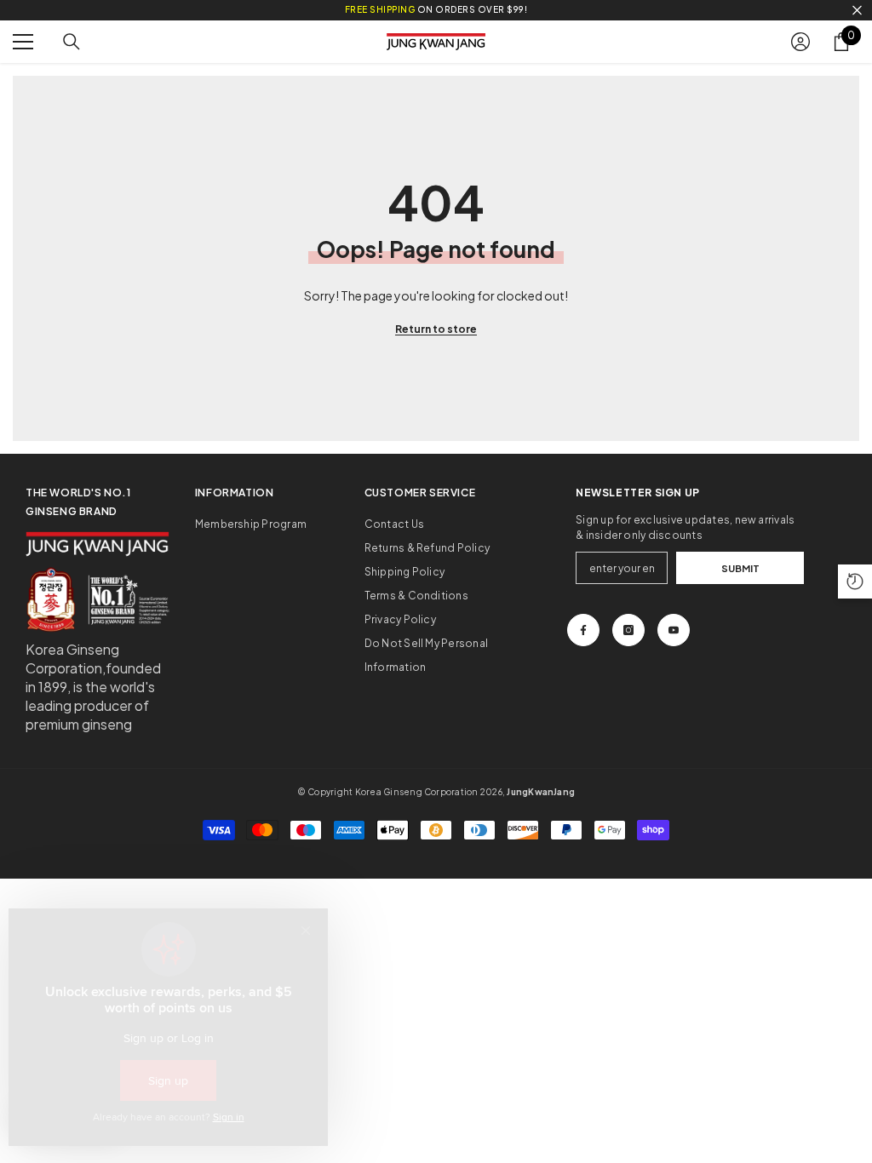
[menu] (23, 42)
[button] (855, 581)
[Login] (800, 41)
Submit (740, 568)
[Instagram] (628, 630)
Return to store (436, 329)
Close (857, 10)
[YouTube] (673, 630)
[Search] (71, 42)
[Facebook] (583, 630)
